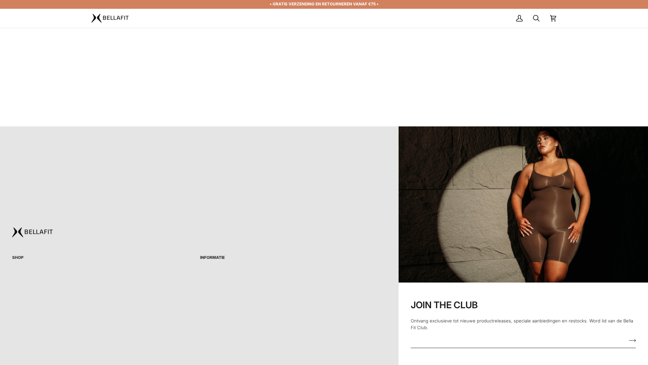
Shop (18, 257)
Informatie (212, 257)
